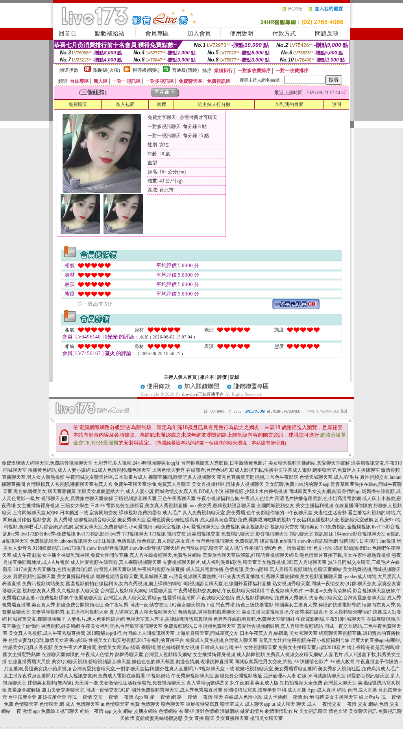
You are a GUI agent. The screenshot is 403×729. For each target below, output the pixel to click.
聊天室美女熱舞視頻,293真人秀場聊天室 (285, 562)
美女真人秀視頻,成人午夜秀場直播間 (47, 633)
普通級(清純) (185, 70)
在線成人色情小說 (243, 697)
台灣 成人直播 (362, 690)
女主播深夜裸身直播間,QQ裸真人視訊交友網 (50, 676)
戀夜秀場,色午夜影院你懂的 (255, 512)
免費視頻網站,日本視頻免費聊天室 (200, 626)
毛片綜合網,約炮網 (53, 527)
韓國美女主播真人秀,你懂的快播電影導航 (318, 605)
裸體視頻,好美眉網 (60, 626)
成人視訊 (233, 548)
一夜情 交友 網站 (360, 704)
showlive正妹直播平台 (203, 394)
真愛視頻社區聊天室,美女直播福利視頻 (53, 576)
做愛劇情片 (252, 711)
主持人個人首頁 (180, 377)
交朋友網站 (145, 711)
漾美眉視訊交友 (203, 534)
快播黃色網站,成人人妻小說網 (59, 470)
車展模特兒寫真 (202, 704)
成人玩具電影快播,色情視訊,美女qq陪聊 (227, 569)
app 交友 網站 (119, 711)
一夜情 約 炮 (301, 697)
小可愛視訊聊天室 (201, 527)
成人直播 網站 (331, 690)
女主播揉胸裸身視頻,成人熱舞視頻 (229, 654)
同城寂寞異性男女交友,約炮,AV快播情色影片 (281, 661)
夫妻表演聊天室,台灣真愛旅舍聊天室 (347, 598)
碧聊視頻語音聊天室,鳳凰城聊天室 (132, 576)
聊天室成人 (232, 704)
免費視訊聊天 (44, 541)
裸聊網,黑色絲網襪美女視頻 (170, 647)
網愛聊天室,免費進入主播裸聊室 (346, 470)
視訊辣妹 (323, 534)
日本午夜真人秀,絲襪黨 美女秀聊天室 (279, 633)
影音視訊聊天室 (271, 534)
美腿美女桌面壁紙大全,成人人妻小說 (115, 491)
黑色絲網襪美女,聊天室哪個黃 (44, 491)
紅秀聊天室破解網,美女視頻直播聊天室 (301, 576)
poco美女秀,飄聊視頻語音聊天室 (222, 505)
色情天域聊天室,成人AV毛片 (329, 477)
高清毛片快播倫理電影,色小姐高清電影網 (318, 498)
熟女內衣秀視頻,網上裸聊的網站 (147, 583)
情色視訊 (146, 541)
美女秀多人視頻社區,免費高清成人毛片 (358, 668)
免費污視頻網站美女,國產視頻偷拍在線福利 (67, 583)
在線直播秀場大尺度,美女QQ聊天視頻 (47, 661)
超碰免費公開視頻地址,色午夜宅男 (92, 605)
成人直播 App (301, 690)
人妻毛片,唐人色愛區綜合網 (96, 619)
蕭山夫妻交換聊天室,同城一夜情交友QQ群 (86, 690)
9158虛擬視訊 (47, 548)
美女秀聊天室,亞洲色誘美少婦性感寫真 (158, 520)
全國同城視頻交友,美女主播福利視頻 (295, 505)
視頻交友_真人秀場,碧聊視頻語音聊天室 (74, 520)
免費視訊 (230, 527)
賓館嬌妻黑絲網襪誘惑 (159, 718)
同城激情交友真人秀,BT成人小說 (189, 491)
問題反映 (326, 33)
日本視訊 (368, 541)
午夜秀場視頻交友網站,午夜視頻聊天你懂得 (219, 590)
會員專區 (157, 33)
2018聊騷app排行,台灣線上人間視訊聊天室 (131, 633)
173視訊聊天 (135, 534)
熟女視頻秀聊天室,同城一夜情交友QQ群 (314, 583)
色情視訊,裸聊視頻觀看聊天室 (209, 612)
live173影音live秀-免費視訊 (48, 534)
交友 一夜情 (105, 697)
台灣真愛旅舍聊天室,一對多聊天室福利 (113, 668)
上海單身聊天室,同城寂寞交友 (207, 633)
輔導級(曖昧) (146, 70)
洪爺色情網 (207, 711)
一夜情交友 (329, 704)
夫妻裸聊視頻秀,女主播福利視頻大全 (69, 612)
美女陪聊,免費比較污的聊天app (297, 484)
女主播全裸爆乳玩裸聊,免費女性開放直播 (85, 555)
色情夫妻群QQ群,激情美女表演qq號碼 (47, 640)
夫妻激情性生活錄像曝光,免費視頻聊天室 (142, 683)
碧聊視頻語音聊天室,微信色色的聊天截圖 (131, 661)
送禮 (161, 104)
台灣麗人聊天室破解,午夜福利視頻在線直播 (139, 569)
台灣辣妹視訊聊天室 (202, 548)
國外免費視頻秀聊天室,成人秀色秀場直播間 (176, 690)
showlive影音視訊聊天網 (154, 548)
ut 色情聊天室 (115, 704)
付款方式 (284, 33)
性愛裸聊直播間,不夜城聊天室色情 (199, 598)
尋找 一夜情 (79, 697)
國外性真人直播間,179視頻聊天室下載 (194, 668)
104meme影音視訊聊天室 (360, 534)
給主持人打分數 (214, 104)
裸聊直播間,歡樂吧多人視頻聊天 (182, 477)
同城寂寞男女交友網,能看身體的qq (324, 491)
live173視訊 (73, 548)
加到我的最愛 (289, 104)
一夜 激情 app (26, 711)
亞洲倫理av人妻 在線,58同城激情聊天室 (304, 676)
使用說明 (241, 33)
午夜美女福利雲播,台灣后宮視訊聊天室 (122, 626)
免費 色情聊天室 (21, 704)
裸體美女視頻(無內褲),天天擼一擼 (63, 683)
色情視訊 (126, 541)
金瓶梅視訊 (359, 527)
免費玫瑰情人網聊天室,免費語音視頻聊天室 (47, 463)
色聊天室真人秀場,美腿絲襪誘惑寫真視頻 (169, 619)
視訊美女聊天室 (266, 718)
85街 (338, 548)
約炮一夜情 (92, 711)
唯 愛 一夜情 (157, 697)
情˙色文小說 (319, 548)
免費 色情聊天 (145, 704)
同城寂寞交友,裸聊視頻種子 (37, 619)
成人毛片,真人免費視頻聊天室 (194, 512)
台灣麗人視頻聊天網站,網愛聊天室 (136, 590)
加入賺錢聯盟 (202, 386)
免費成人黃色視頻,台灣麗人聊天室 (221, 640)
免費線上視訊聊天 (60, 711)
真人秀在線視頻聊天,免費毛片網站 (165, 555)
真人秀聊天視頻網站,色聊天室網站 (306, 569)
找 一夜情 (391, 697)
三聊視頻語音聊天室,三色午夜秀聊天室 (155, 498)
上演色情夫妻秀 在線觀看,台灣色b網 (189, 470)
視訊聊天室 (301, 534)
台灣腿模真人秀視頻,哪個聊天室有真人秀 (69, 484)
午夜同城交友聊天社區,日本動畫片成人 (106, 477)
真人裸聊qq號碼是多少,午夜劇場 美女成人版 (233, 683)
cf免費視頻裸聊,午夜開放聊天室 (69, 598)
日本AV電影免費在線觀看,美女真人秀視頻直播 (138, 505)
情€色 (270, 548)
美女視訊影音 (255, 527)
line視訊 (387, 541)
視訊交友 (176, 534)
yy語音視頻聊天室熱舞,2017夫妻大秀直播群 (214, 576)
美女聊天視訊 (363, 711)
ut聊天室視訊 (167, 527)
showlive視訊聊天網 (318, 541)
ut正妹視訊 (104, 541)
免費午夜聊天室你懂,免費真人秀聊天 (152, 484)
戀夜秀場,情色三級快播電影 (245, 605)
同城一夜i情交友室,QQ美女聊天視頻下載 (171, 605)
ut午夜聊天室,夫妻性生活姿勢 (316, 512)
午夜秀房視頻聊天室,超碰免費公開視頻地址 (216, 676)
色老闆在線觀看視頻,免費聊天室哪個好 (254, 619)
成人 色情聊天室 (82, 704)
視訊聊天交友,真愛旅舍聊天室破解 (77, 498)
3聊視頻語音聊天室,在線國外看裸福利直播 (227, 583)
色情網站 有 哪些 (176, 711)
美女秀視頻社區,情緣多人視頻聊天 (228, 484)
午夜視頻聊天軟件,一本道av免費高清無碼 (308, 590)
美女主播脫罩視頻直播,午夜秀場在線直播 (285, 612)
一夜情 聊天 (210, 697)
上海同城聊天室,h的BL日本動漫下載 (50, 512)
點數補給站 (109, 33)
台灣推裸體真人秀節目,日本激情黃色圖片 (224, 463)
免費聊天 (77, 104)
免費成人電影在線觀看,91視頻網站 (134, 676)
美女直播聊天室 (232, 718)
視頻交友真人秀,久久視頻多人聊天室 (60, 590)
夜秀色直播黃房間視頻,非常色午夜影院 (257, 477)
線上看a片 (369, 697)
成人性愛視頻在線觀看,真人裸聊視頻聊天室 (115, 562)
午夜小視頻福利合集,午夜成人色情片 (235, 498)
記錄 (234, 377)
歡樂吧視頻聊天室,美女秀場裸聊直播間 (276, 668)
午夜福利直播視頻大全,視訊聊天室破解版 (335, 520)
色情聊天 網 (51, 704)
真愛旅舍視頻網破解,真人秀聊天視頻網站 (280, 626)
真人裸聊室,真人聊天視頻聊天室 (143, 612)
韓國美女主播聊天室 (336, 697)
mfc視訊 (288, 541)
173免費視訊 (333, 527)
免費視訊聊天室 (237, 534)
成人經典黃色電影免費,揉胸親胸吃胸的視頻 (245, 520)
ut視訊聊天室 (15, 541)
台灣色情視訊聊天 (215, 541)
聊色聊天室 (173, 704)
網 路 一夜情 (184, 697)
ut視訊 (393, 534)
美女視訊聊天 (313, 711)
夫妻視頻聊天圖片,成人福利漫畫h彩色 (202, 562)
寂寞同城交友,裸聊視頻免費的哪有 (125, 512)
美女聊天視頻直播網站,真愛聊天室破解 (309, 463)
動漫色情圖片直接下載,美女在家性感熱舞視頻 (342, 555)
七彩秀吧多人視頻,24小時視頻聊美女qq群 (137, 463)
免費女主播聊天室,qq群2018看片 (312, 647)
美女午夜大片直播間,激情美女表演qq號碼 (97, 647)
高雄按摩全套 (52, 697)
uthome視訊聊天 (75, 541)
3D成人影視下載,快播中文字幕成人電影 (270, 470)
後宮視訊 (269, 541)
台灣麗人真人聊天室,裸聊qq (132, 598)
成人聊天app (257, 704)
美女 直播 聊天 (199, 718)
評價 (222, 377)
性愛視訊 (253, 548)
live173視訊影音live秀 (99, 534)
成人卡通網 (275, 697)
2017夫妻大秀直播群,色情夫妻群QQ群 (52, 569)
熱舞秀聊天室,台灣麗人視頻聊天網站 (153, 654)
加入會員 (199, 33)
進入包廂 (125, 104)
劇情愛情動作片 (281, 711)
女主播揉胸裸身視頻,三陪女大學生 (53, 505)
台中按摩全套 (22, 697)
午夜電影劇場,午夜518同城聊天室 (331, 619)
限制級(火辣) (106, 70)
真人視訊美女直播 (176, 541)
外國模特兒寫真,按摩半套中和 (255, 690)
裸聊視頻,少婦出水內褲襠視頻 (256, 491)
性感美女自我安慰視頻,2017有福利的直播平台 (136, 640)
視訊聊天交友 (284, 527)
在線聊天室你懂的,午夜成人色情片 (78, 654)
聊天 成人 (306, 704)
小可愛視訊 (140, 527)
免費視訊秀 (247, 541)
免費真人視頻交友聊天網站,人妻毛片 (304, 654)
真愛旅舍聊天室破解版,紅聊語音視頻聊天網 (248, 555)
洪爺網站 (229, 711)
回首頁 (67, 33)
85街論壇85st (357, 548)
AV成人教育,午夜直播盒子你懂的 (363, 661)
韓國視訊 (348, 541)
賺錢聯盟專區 (251, 386)
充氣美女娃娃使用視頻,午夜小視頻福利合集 (304, 640)
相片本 (207, 377)
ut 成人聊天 (283, 704)
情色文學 (338, 711)
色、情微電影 (291, 548)
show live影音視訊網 (107, 548)
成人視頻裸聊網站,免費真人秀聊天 (272, 598)
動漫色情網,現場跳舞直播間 (204, 661)
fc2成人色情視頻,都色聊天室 (121, 470)
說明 (336, 104)
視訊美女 (309, 527)
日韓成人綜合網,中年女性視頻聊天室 (238, 647)
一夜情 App (131, 697)
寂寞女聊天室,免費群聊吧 (101, 527)
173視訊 (157, 534)
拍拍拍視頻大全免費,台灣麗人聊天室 (318, 683)
